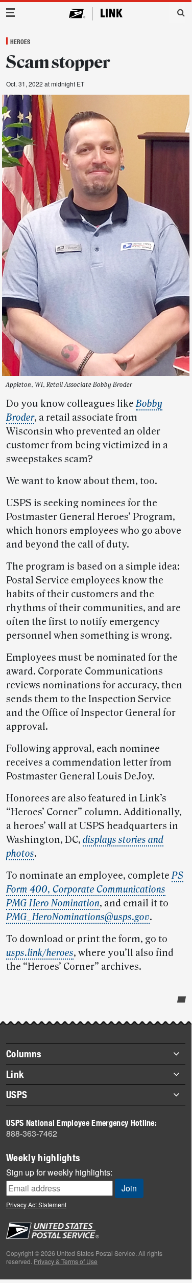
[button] (177, 12)
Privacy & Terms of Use (66, 1261)
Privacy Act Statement (36, 1204)
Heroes (20, 41)
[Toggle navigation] (10, 12)
